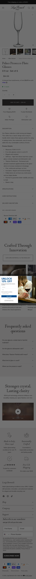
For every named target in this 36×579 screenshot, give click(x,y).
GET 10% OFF (9, 296)
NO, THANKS (8, 298)
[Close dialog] (35, 276)
